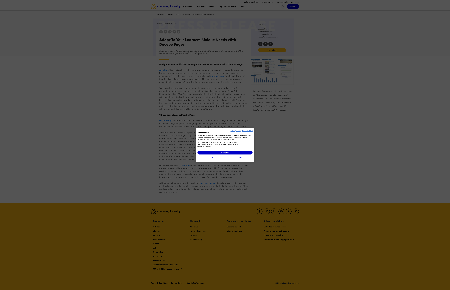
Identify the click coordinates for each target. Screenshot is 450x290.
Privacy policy (236, 131)
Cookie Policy (247, 131)
